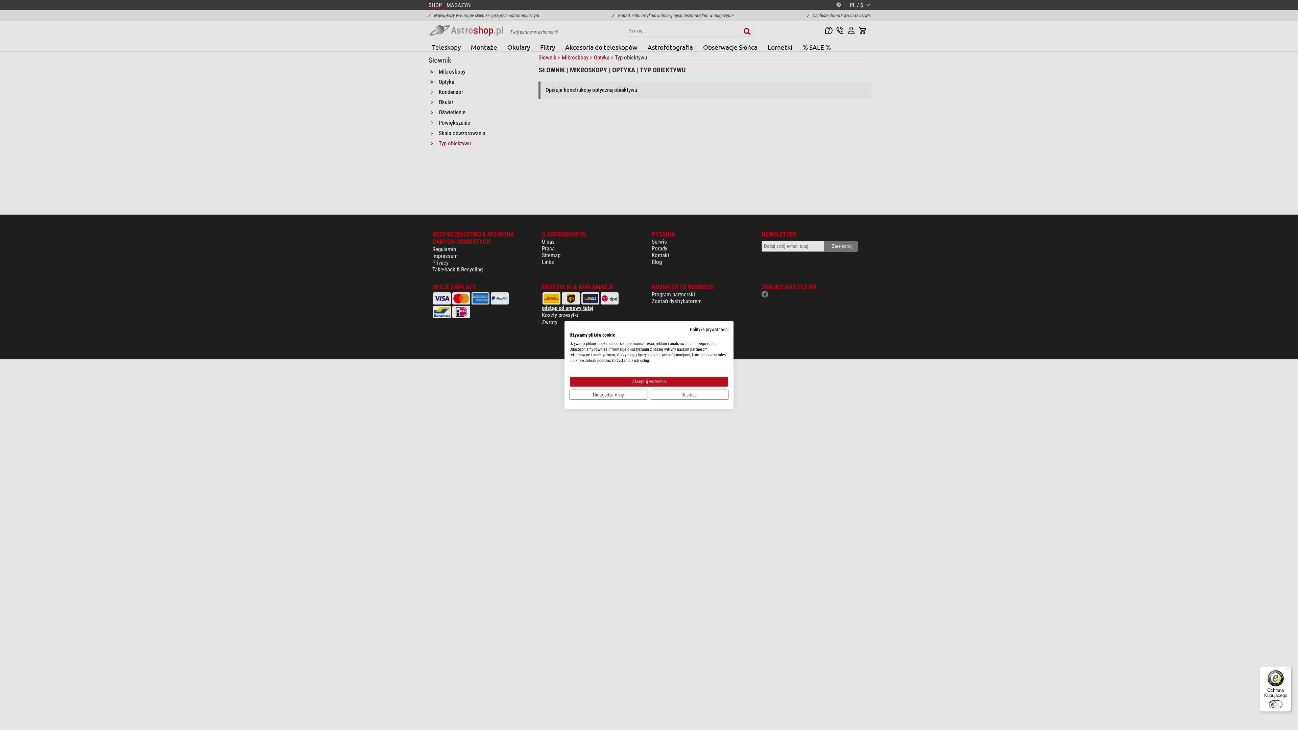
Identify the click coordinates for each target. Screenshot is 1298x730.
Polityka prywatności (709, 329)
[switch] (1275, 704)
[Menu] (1287, 670)
